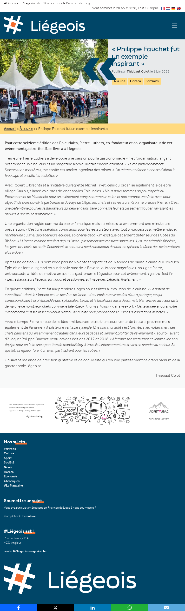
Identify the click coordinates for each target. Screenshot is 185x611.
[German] (174, 8)
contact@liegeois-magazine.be (25, 551)
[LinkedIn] (92, 607)
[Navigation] (174, 25)
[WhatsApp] (129, 607)
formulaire (29, 516)
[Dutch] (168, 8)
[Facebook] (18, 607)
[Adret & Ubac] (92, 410)
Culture (9, 453)
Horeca (135, 81)
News (8, 467)
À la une (120, 81)
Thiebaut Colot (138, 71)
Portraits (152, 81)
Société (9, 462)
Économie (10, 476)
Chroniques (12, 481)
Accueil (10, 128)
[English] (179, 8)
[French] (163, 8)
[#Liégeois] (48, 25)
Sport (8, 458)
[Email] (166, 607)
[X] (55, 607)
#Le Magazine (13, 485)
